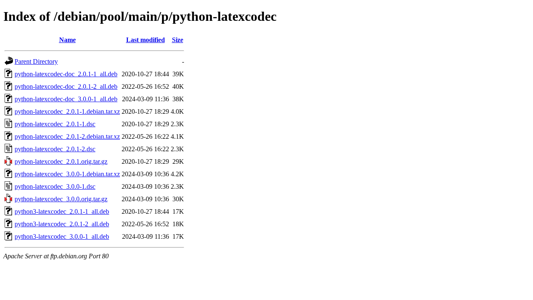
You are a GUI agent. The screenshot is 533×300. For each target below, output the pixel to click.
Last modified (145, 39)
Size (177, 39)
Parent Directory (36, 61)
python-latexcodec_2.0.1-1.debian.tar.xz (67, 111)
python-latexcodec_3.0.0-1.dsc (55, 186)
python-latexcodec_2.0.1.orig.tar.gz (61, 161)
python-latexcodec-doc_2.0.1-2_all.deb (66, 86)
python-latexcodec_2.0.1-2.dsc (55, 148)
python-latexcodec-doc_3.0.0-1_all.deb (66, 98)
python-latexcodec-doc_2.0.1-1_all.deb (66, 74)
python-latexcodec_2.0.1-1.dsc (55, 124)
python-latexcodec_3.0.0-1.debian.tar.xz (67, 174)
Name (67, 39)
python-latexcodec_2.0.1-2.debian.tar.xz (67, 136)
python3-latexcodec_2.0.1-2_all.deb (62, 224)
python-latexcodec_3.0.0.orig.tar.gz (61, 198)
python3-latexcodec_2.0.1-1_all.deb (62, 211)
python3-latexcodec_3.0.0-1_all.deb (62, 236)
